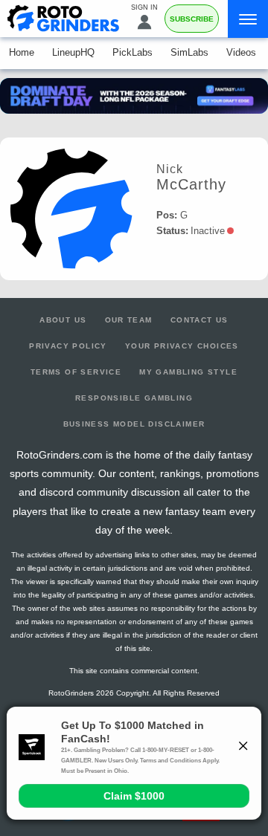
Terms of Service (76, 372)
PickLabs (132, 52)
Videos (241, 52)
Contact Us (199, 320)
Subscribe (192, 19)
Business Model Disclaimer (134, 424)
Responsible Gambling (134, 398)
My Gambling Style (188, 372)
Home (21, 52)
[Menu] (248, 19)
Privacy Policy (68, 346)
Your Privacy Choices (182, 346)
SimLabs (189, 52)
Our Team (129, 320)
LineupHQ (73, 52)
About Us (62, 320)
